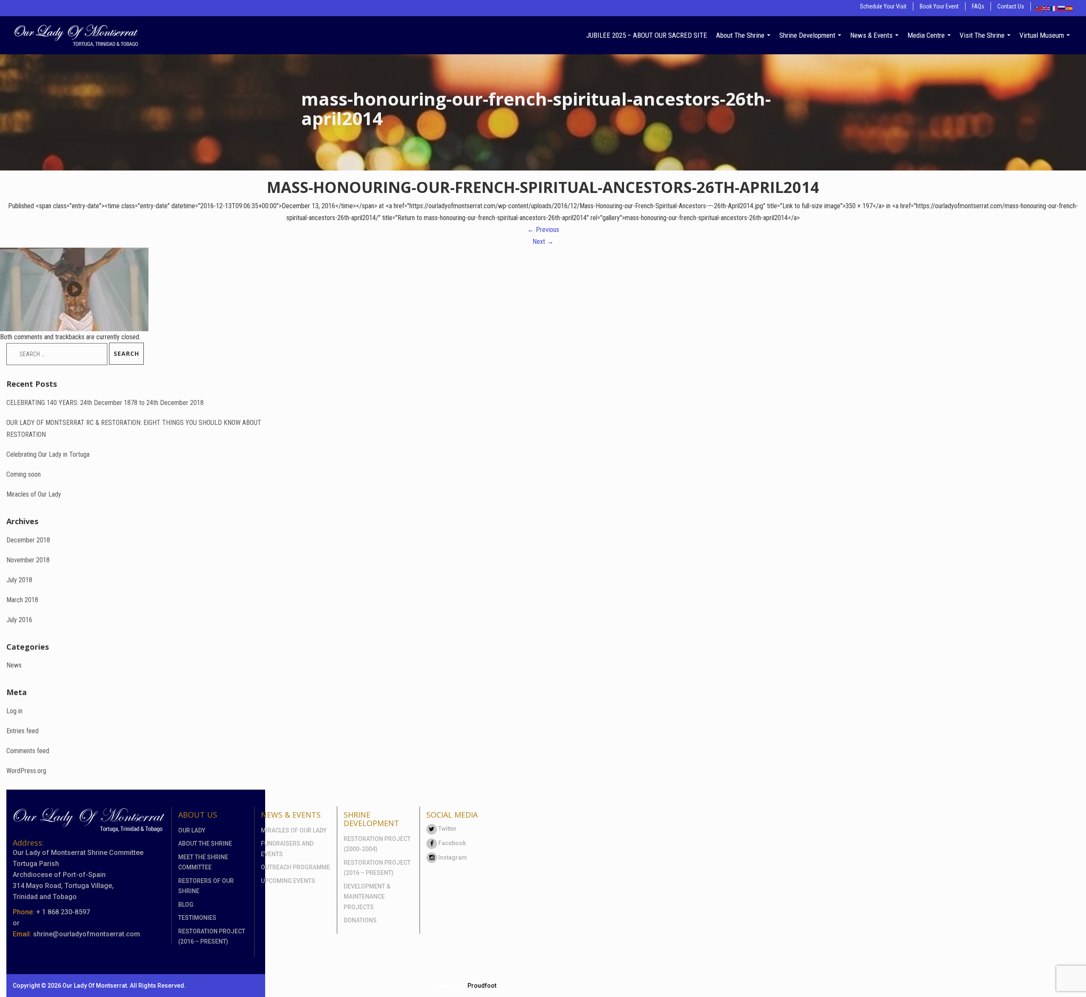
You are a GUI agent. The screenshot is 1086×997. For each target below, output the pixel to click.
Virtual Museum (1042, 35)
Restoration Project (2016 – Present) (211, 936)
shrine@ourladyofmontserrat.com (86, 934)
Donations (360, 920)
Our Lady (191, 830)
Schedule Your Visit (883, 6)
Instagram (452, 857)
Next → (543, 241)
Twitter (447, 828)
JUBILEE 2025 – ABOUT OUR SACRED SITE (646, 35)
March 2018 (22, 600)
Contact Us (1010, 6)
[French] (1054, 8)
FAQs (978, 6)
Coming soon (23, 474)
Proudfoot (481, 985)
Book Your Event (939, 6)
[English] (1046, 8)
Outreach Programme (295, 867)
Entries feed (22, 731)
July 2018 (19, 580)
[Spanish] (1069, 8)
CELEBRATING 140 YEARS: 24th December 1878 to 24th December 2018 (105, 403)
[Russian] (1062, 8)
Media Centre (926, 35)
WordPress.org (26, 771)
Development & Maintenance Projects (367, 896)
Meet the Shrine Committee (203, 862)
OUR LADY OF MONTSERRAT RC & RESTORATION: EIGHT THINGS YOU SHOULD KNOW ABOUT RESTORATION (133, 428)
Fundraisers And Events (287, 848)
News (14, 665)
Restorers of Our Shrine (206, 886)
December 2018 (28, 540)
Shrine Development (808, 35)
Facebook (451, 843)
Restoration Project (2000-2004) (377, 844)
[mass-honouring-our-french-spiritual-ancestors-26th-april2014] (74, 289)
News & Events (872, 35)
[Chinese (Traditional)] (1039, 8)
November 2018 (28, 560)
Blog (185, 904)
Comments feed (27, 751)
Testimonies (197, 917)
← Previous (543, 230)
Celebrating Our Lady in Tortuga (48, 454)
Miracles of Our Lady (33, 494)
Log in (14, 711)
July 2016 (19, 620)
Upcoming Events (288, 880)
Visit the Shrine (983, 35)
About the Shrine (741, 35)
